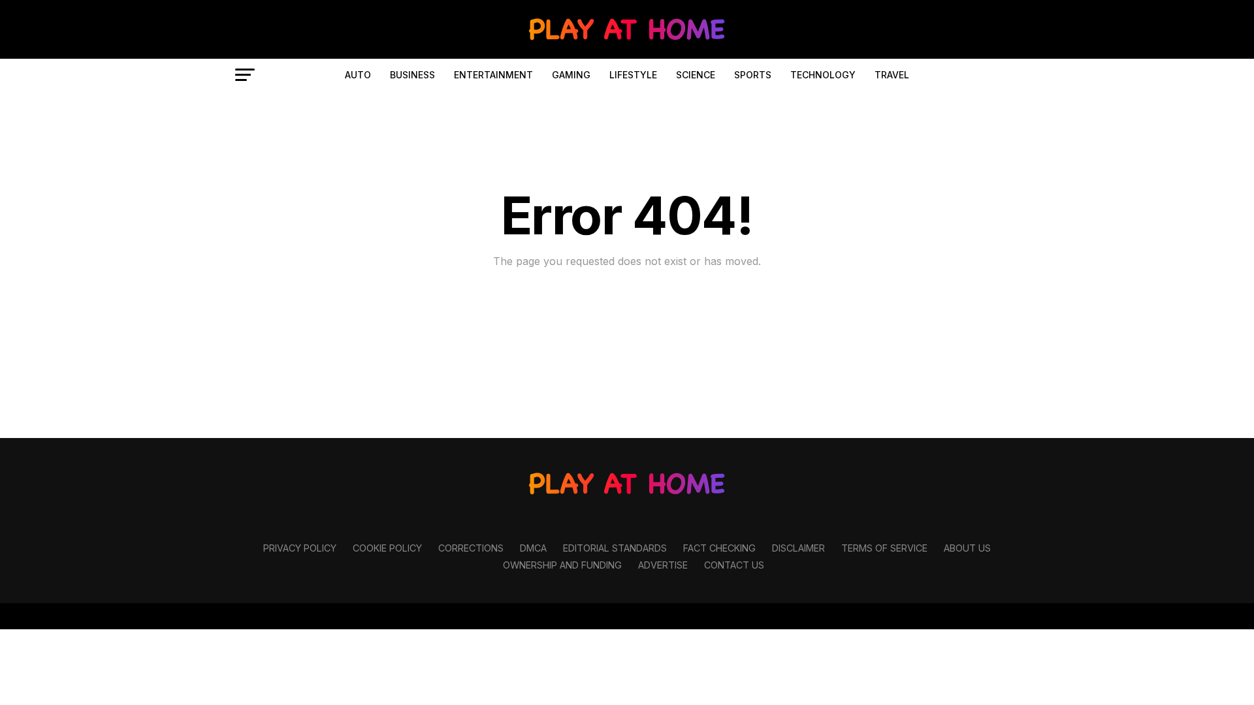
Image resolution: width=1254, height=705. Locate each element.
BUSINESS (412, 74)
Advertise (663, 565)
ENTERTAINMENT (493, 74)
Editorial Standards (615, 548)
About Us (967, 548)
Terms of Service (884, 548)
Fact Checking (719, 548)
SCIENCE (695, 74)
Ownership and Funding (562, 565)
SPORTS (752, 74)
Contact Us (734, 565)
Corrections (471, 548)
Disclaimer (798, 548)
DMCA (533, 548)
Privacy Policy (299, 548)
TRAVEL (892, 74)
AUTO (358, 74)
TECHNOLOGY (823, 74)
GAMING (571, 74)
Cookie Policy (387, 548)
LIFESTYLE (633, 74)
